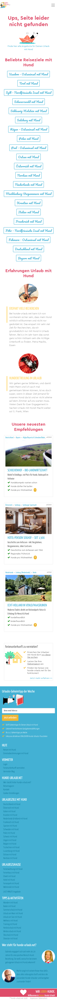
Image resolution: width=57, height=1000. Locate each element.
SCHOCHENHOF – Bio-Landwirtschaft (27, 470)
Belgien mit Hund (9, 844)
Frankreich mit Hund (28, 221)
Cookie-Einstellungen (11, 793)
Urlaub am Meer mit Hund (13, 913)
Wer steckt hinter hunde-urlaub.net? (17, 782)
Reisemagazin (8, 786)
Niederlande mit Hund (28, 184)
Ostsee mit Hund (28, 156)
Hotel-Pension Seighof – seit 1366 (26, 537)
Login (5, 764)
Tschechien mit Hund (11, 847)
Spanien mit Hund (10, 826)
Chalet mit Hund (9, 876)
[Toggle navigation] (53, 5)
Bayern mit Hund (28, 258)
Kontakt (6, 790)
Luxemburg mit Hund (11, 851)
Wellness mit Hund (10, 921)
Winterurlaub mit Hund (12, 931)
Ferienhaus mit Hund (11, 873)
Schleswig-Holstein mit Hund (28, 110)
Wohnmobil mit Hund (11, 887)
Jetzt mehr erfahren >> (41, 678)
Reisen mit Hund (9, 750)
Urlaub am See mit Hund (12, 917)
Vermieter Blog (9, 771)
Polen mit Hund (28, 138)
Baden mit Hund (9, 906)
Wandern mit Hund (10, 903)
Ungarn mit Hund (9, 840)
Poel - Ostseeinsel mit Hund (28, 147)
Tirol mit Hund (28, 83)
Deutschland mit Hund (28, 248)
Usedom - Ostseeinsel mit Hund (28, 74)
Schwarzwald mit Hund (28, 101)
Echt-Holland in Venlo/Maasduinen (27, 605)
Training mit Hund (10, 924)
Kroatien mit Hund (28, 202)
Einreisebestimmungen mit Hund (15, 753)
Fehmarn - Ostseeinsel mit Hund (28, 239)
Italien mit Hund (28, 212)
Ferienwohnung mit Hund (12, 869)
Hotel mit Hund (9, 880)
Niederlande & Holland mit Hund (15, 819)
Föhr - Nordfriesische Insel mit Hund (28, 230)
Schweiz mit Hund (10, 837)
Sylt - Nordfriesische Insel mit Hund (28, 92)
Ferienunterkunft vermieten (14, 768)
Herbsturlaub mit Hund (12, 928)
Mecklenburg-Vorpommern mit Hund (28, 193)
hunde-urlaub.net (17, 998)
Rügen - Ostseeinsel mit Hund (28, 129)
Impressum (34, 998)
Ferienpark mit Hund (11, 883)
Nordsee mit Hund (28, 175)
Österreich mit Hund (28, 166)
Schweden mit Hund (10, 829)
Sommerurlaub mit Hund (12, 910)
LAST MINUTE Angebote (12, 892)
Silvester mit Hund (10, 939)
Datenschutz (43, 998)
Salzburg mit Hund (28, 120)
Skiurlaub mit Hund (10, 935)
